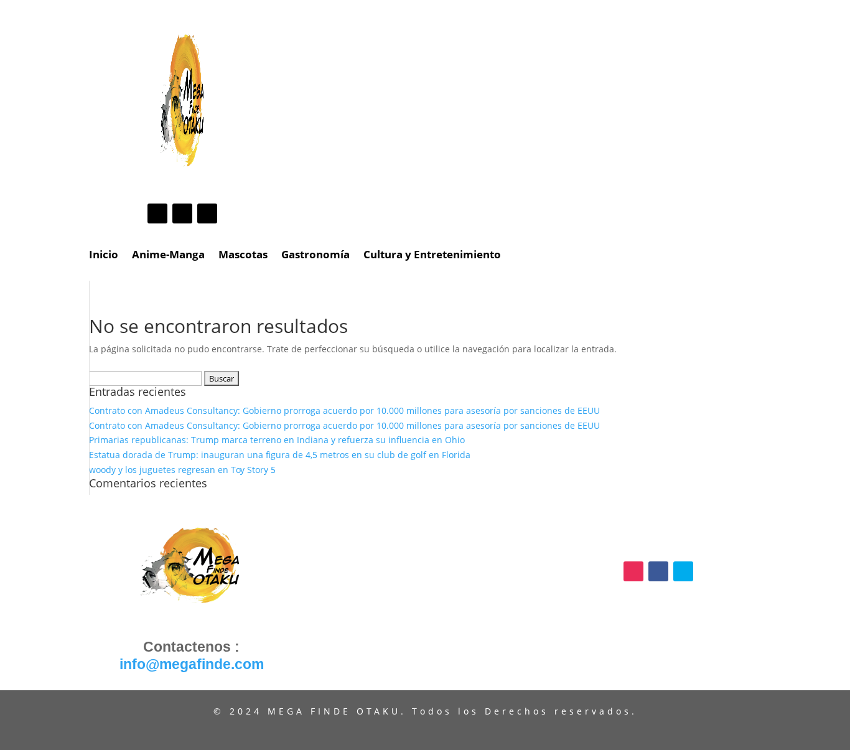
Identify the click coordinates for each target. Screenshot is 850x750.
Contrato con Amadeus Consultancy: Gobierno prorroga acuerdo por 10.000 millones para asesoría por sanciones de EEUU (344, 410)
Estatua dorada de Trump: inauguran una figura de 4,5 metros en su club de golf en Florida (279, 455)
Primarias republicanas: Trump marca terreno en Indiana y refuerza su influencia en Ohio (277, 440)
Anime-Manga (168, 255)
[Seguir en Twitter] (207, 213)
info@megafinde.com (191, 664)
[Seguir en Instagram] (157, 213)
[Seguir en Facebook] (182, 213)
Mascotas (243, 255)
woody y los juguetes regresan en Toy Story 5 (182, 470)
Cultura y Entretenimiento (432, 255)
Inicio (103, 255)
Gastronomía (315, 255)
